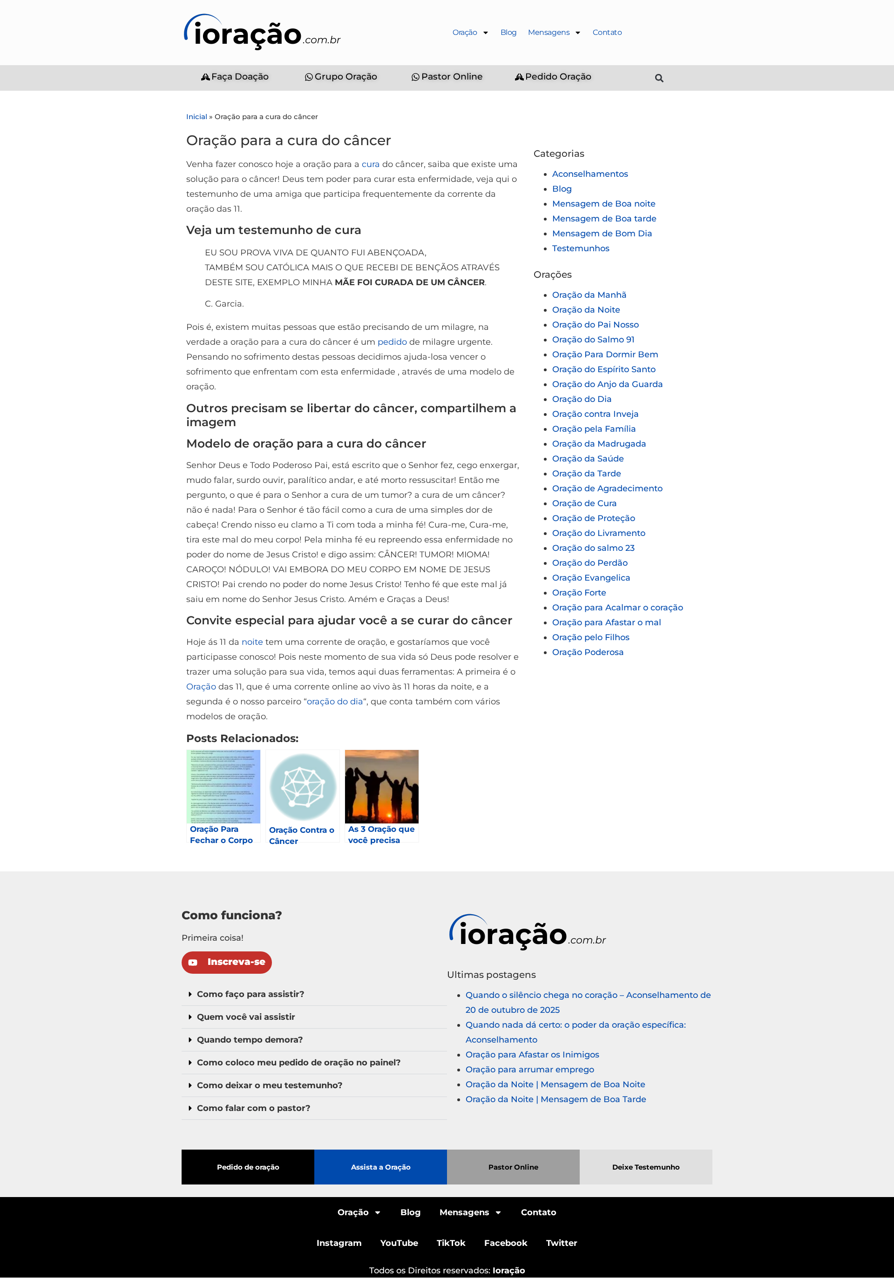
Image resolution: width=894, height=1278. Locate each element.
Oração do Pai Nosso (595, 325)
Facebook (506, 1243)
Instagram (339, 1243)
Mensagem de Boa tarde (604, 219)
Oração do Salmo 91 (593, 340)
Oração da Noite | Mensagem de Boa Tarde (556, 1099)
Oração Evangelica (591, 578)
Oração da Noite (586, 310)
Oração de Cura (584, 503)
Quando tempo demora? (250, 1040)
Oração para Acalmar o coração (617, 607)
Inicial (196, 116)
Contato (607, 32)
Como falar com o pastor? (254, 1108)
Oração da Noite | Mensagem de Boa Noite (555, 1084)
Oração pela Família (594, 429)
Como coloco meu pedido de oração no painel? (299, 1062)
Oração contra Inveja (595, 414)
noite (252, 642)
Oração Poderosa (588, 652)
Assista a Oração (381, 1167)
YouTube (399, 1243)
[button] (659, 78)
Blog (509, 32)
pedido (392, 342)
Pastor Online (513, 1167)
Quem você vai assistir (246, 1017)
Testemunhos (581, 248)
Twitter (561, 1243)
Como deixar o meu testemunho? (270, 1085)
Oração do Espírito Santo (604, 369)
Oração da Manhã (589, 295)
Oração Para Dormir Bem (605, 354)
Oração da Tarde (586, 473)
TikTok (451, 1243)
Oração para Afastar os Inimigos (532, 1055)
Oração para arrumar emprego (530, 1069)
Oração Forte (579, 593)
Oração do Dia (582, 399)
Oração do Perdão (590, 563)
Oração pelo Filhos (591, 637)
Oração (465, 32)
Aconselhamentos (590, 174)
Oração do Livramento (598, 533)
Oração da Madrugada (599, 444)
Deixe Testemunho (646, 1167)
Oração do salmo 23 (593, 548)
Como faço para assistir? (251, 994)
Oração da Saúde (588, 459)
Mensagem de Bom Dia (602, 233)
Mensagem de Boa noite (604, 204)
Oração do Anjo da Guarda (607, 384)
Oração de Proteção (593, 518)
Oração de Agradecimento (607, 488)
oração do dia (335, 701)
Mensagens (548, 32)
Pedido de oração (248, 1167)
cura (371, 164)
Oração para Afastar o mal (606, 622)
